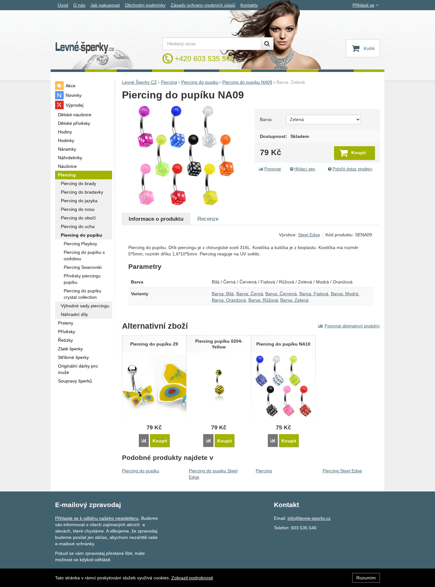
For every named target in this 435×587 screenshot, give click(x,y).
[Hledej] (267, 43)
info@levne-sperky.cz (309, 518)
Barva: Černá (249, 293)
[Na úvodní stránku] (85, 47)
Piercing (264, 470)
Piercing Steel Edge (342, 470)
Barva (266, 119)
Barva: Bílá (223, 293)
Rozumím (366, 577)
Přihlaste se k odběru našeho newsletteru (97, 518)
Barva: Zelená (294, 300)
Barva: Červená (281, 293)
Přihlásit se (363, 5)
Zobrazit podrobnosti (192, 577)
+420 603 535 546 (204, 58)
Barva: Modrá (344, 293)
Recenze (207, 219)
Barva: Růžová (263, 300)
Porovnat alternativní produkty (352, 326)
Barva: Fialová (313, 293)
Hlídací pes (304, 169)
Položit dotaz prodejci (352, 169)
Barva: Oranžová (229, 300)
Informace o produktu (156, 219)
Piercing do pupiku (140, 470)
